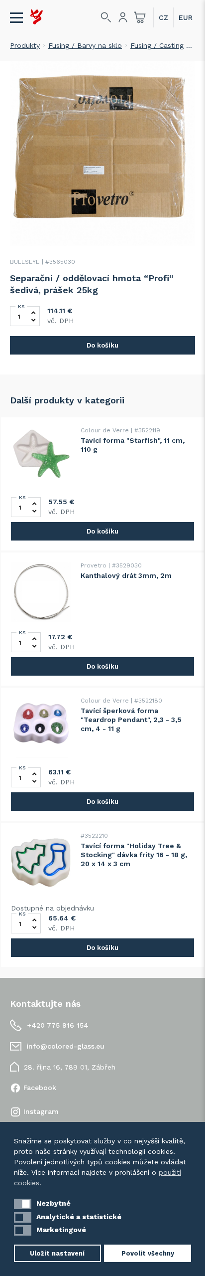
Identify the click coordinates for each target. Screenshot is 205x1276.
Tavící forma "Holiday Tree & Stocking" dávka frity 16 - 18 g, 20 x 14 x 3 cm (134, 855)
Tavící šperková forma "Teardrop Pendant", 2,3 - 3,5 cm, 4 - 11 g (131, 719)
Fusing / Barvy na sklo (85, 45)
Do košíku (102, 345)
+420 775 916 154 (58, 1025)
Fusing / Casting (157, 45)
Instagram (41, 1111)
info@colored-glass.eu (65, 1046)
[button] (22, 1204)
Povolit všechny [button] (147, 1253)
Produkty (25, 45)
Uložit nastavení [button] (57, 1253)
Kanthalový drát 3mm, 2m (126, 575)
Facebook (39, 1088)
